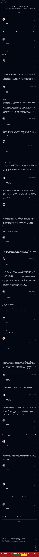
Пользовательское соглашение (18, 549)
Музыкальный (22, 2)
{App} (32, 2)
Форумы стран (29, 2)
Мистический (18, 2)
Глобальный (14, 2)
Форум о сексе (10, 2)
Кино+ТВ (26, 2)
